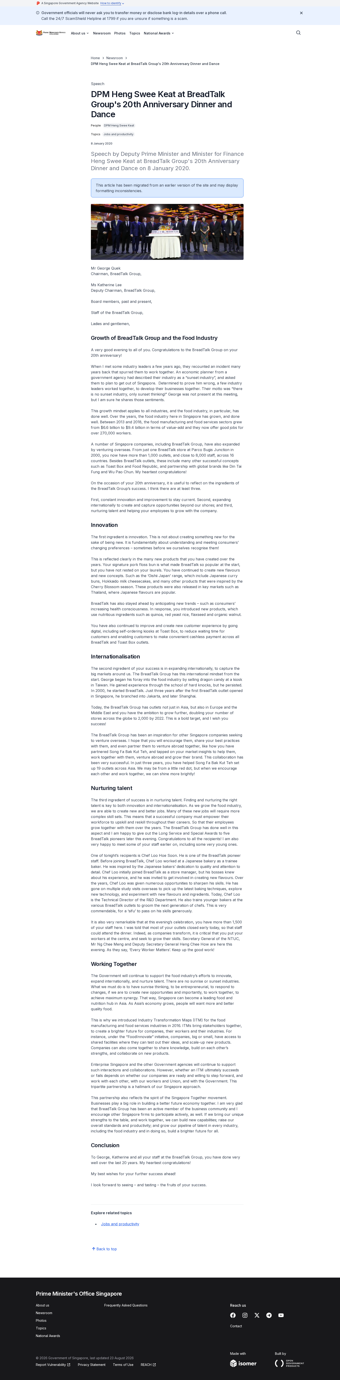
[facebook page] (233, 1315)
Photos (120, 33)
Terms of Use (123, 1365)
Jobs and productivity (120, 1224)
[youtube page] (281, 1315)
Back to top (106, 1249)
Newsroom (102, 33)
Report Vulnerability (51, 1365)
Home (95, 58)
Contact (236, 1326)
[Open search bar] (298, 32)
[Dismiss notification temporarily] (301, 12)
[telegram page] (269, 1315)
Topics (134, 33)
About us (42, 1305)
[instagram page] (245, 1315)
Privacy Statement (91, 1365)
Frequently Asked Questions (126, 1305)
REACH (146, 1365)
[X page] (257, 1315)
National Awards (48, 1336)
